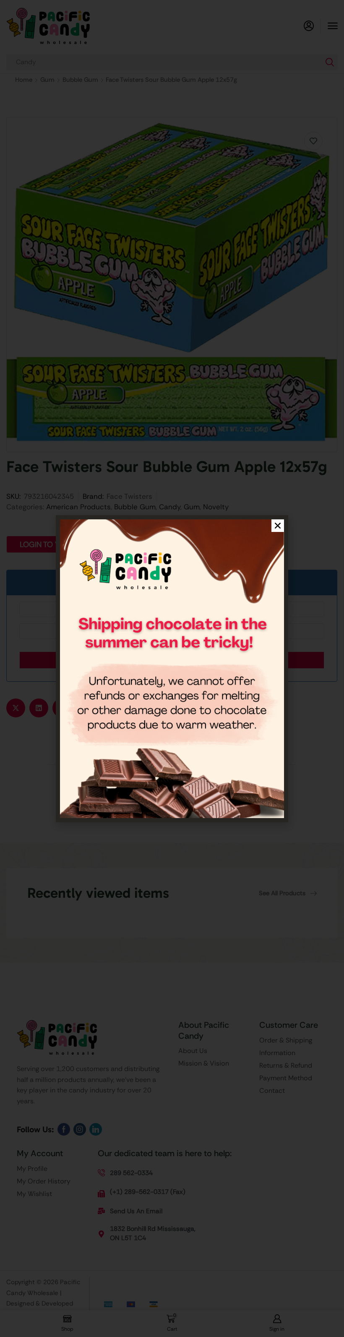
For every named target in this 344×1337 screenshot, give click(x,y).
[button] (277, 525)
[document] (172, 668)
